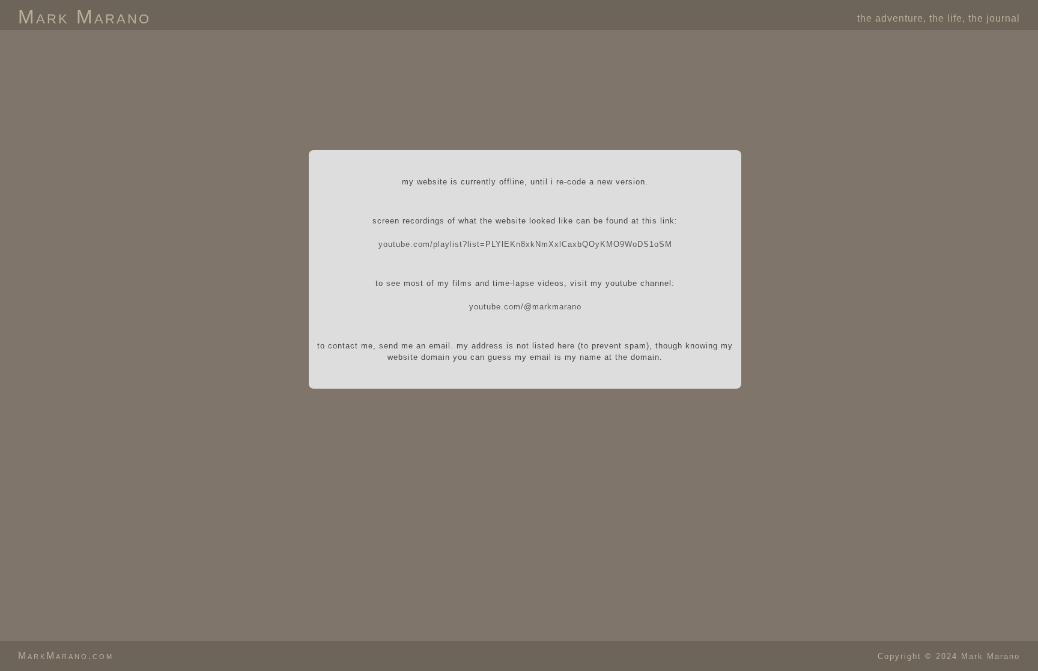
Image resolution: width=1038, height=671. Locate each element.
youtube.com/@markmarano (525, 306)
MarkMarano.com (66, 656)
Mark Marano (84, 17)
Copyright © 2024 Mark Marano (949, 656)
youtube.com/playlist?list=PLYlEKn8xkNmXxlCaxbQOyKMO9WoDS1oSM (525, 244)
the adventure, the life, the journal (938, 18)
